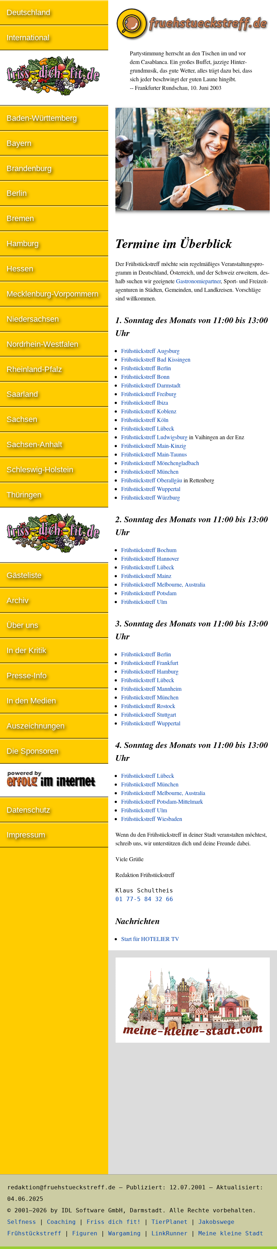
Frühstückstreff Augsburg (150, 350)
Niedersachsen (32, 318)
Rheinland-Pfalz (34, 369)
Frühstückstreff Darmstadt (150, 385)
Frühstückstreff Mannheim (151, 688)
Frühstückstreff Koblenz (148, 411)
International (27, 37)
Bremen (20, 218)
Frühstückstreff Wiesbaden (151, 818)
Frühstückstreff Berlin (146, 368)
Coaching (61, 1221)
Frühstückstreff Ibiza (144, 402)
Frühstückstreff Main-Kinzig (153, 445)
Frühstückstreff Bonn (145, 376)
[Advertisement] (192, 1109)
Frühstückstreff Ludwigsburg (154, 437)
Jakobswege (216, 1221)
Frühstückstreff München (150, 471)
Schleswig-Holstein (39, 469)
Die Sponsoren (32, 751)
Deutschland (28, 12)
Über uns (22, 625)
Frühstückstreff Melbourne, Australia (163, 584)
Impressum (25, 834)
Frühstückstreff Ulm (144, 601)
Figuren (84, 1233)
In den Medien (31, 700)
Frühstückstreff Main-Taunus (154, 454)
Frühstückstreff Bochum (148, 550)
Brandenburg (29, 168)
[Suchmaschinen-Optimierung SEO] (54, 781)
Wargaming (124, 1233)
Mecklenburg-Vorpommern (52, 293)
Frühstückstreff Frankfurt (149, 662)
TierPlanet (169, 1221)
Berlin (16, 193)
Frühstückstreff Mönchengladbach (160, 463)
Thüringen (23, 494)
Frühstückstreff (34, 1233)
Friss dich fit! (114, 1221)
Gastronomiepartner (198, 281)
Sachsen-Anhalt (34, 444)
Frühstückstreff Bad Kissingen (155, 359)
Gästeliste (23, 575)
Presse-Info (26, 675)
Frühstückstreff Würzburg (150, 497)
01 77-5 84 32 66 (144, 899)
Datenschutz (28, 809)
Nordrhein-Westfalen (42, 344)
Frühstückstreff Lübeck (147, 428)
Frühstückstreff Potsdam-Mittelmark (162, 801)
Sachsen (21, 419)
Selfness (21, 1221)
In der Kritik (26, 650)
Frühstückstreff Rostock (148, 706)
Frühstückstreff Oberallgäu (151, 480)
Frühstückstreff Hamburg (150, 671)
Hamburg (22, 243)
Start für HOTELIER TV (150, 938)
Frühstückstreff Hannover (150, 558)
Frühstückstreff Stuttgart (148, 714)
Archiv (17, 600)
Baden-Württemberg (41, 118)
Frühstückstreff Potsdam (148, 593)
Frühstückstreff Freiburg (148, 394)
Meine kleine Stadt (230, 1233)
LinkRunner (169, 1233)
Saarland (22, 394)
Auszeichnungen (35, 725)
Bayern (18, 143)
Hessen (19, 268)
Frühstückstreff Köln (144, 419)
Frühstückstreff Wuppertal (150, 488)
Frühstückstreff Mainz (146, 575)
